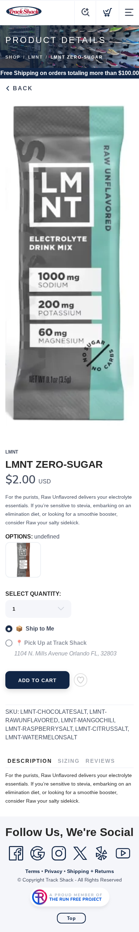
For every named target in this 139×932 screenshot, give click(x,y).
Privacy (53, 871)
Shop (12, 57)
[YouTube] (123, 853)
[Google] (37, 853)
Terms (32, 871)
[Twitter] (80, 853)
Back (22, 88)
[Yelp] (101, 853)
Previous (16, 266)
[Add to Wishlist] (80, 680)
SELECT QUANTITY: (33, 594)
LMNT (35, 57)
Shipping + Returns (90, 871)
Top (71, 918)
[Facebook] (16, 853)
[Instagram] (59, 853)
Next (122, 266)
